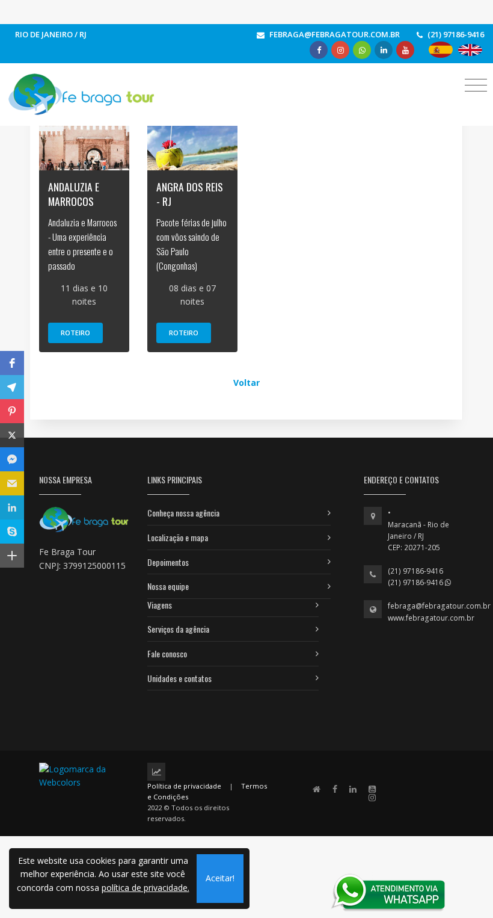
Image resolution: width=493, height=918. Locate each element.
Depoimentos (168, 562)
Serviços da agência (178, 628)
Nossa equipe (168, 586)
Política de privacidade (184, 785)
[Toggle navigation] (476, 84)
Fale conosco (167, 653)
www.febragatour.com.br (431, 618)
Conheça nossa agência (183, 512)
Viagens (159, 604)
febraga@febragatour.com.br (439, 606)
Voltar (246, 382)
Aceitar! (220, 878)
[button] (12, 363)
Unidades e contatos (179, 678)
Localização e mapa (177, 537)
